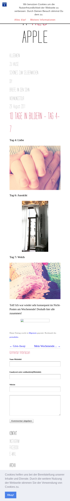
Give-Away (17, 346)
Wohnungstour (17, 98)
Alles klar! (20, 20)
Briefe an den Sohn (19, 90)
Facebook (14, 447)
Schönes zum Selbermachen (24, 72)
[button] (20, 487)
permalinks (14, 337)
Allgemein (15, 55)
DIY (11, 81)
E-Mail (13, 454)
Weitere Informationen (42, 20)
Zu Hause (14, 64)
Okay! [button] (10, 495)
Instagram (14, 441)
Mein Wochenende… (47, 346)
